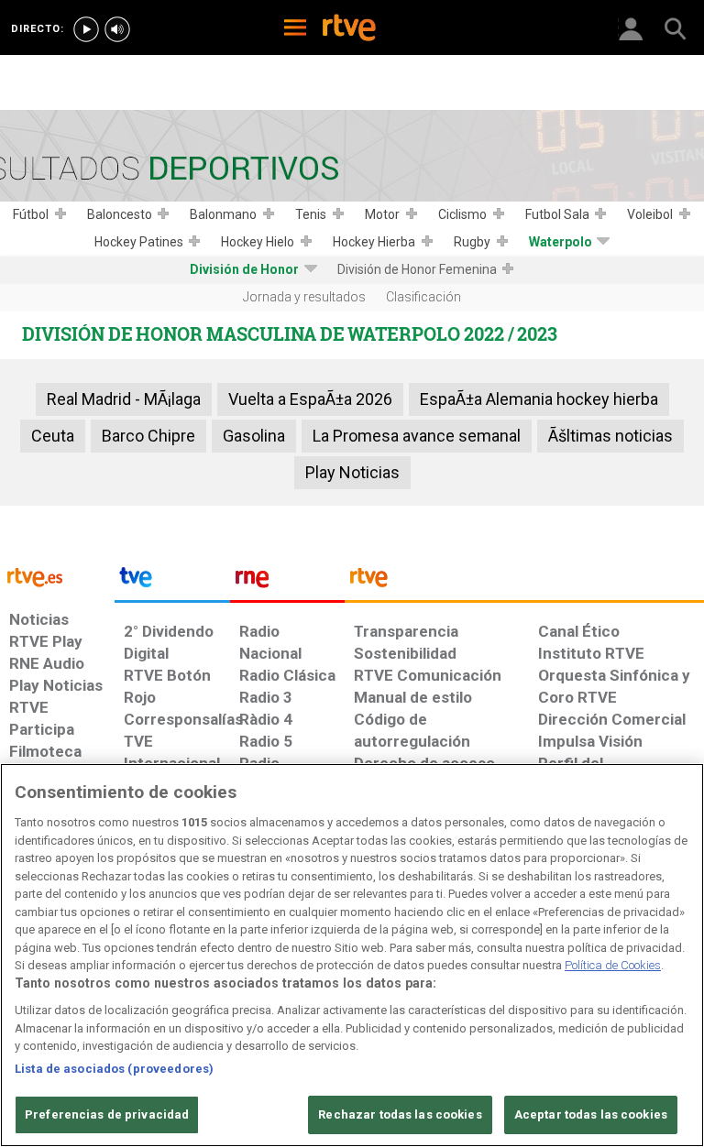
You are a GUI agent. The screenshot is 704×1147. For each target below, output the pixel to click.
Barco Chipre (148, 435)
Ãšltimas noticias (610, 435)
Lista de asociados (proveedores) (114, 1069)
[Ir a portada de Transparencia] (524, 582)
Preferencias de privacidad (107, 1114)
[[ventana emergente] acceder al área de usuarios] (630, 27)
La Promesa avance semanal (417, 435)
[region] (352, 955)
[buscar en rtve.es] (674, 27)
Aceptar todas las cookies (590, 1114)
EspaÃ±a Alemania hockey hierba (539, 399)
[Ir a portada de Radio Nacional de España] (287, 582)
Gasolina (254, 435)
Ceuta (52, 435)
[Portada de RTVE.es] (349, 29)
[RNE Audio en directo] (117, 29)
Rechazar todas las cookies (399, 1114)
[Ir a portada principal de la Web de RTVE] (57, 576)
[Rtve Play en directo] (86, 29)
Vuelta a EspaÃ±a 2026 (310, 399)
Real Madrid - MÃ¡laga (124, 399)
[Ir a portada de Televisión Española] (172, 582)
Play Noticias (352, 472)
